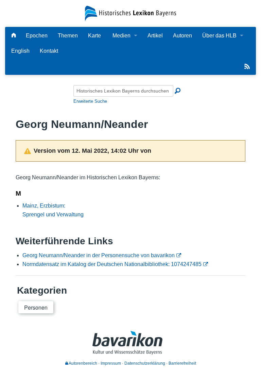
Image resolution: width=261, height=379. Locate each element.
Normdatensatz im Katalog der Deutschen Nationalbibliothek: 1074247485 (112, 264)
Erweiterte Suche (90, 101)
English (20, 51)
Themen (68, 35)
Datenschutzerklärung (144, 363)
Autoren (182, 35)
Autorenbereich (82, 363)
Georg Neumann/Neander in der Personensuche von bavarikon (98, 255)
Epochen (37, 35)
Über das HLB (219, 35)
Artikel (155, 35)
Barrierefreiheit (182, 363)
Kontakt (49, 51)
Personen (36, 307)
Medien (121, 35)
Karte (94, 35)
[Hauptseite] (13, 35)
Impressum (111, 363)
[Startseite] (130, 13)
